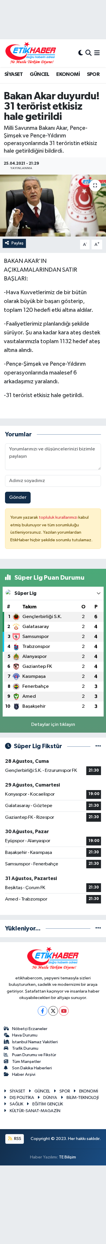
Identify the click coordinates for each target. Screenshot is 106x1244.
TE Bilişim (67, 1157)
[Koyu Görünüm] (80, 53)
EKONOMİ (68, 74)
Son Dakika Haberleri (32, 1068)
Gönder (17, 497)
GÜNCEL (39, 74)
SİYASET (13, 74)
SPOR (93, 74)
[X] (53, 1011)
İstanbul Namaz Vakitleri (35, 1042)
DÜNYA (50, 1097)
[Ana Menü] (97, 53)
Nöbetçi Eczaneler (29, 1029)
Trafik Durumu (25, 1048)
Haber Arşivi (23, 1074)
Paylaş (17, 243)
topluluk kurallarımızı (58, 517)
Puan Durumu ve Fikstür (34, 1055)
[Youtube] (64, 1011)
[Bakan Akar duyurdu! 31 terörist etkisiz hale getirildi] (53, 205)
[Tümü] (98, 928)
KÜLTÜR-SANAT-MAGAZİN (35, 1111)
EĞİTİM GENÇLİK (47, 1104)
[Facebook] (42, 1011)
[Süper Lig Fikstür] (98, 746)
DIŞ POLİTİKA (22, 1097)
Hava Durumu (24, 1035)
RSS (17, 1138)
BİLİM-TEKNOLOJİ (83, 1097)
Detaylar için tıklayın (53, 724)
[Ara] (88, 53)
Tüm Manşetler (26, 1061)
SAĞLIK (16, 1104)
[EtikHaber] (31, 53)
